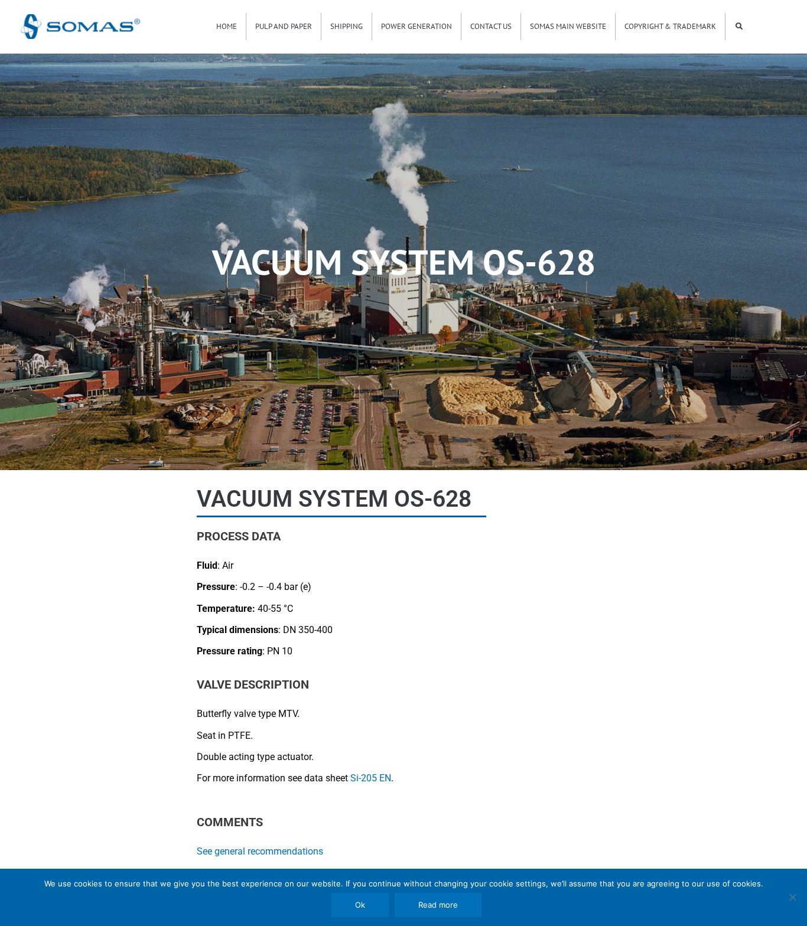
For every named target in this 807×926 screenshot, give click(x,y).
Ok (360, 904)
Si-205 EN (370, 778)
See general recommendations (260, 851)
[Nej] (792, 897)
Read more (438, 904)
